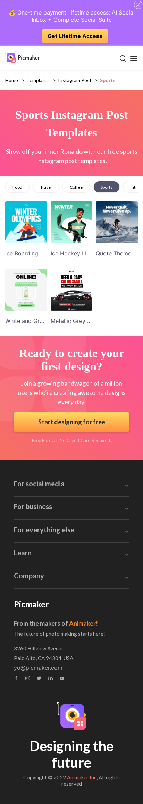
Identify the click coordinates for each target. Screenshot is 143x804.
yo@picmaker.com (38, 667)
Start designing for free (71, 422)
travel (46, 187)
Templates (38, 80)
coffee (76, 187)
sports (106, 187)
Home (11, 80)
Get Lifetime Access (75, 36)
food (17, 187)
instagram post (75, 80)
